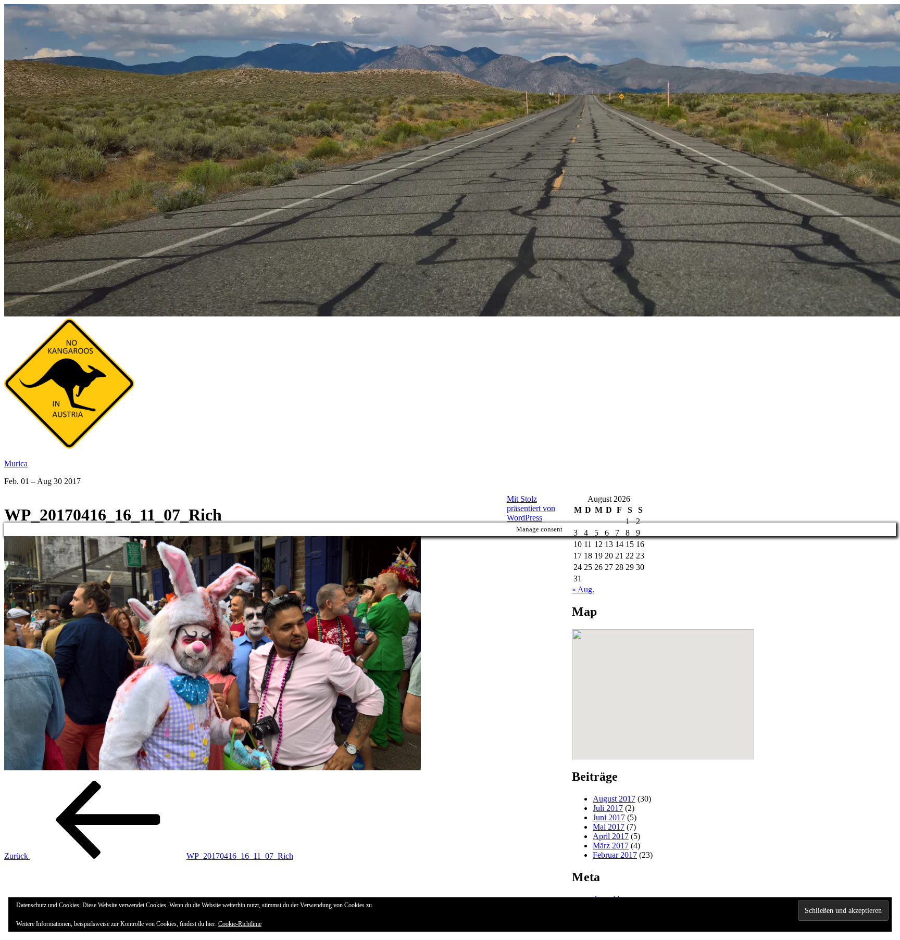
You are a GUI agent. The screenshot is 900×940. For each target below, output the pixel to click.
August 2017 (614, 798)
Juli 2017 (608, 808)
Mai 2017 (608, 826)
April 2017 (611, 836)
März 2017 (611, 845)
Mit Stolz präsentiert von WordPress (531, 508)
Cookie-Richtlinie (239, 924)
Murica (16, 463)
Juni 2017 (609, 817)
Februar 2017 (615, 854)
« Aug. (583, 589)
